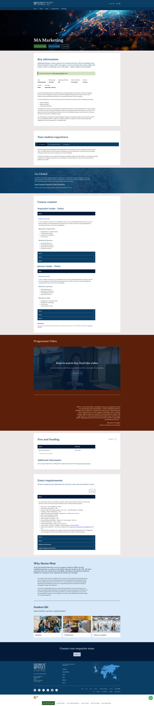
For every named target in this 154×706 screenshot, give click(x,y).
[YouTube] (52, 690)
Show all (92, 491)
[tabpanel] (68, 154)
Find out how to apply (40, 46)
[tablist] (77, 144)
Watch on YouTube (77, 373)
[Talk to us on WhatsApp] (151, 698)
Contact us (77, 654)
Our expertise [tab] (42, 144)
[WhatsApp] (56, 690)
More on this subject (54, 46)
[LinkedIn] (35, 690)
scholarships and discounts (84, 463)
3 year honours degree (58, 73)
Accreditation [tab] (66, 144)
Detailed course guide (44, 218)
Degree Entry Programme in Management (80, 527)
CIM (56, 117)
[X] (43, 690)
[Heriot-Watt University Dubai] (43, 3)
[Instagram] (48, 690)
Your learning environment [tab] (54, 144)
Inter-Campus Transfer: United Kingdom (50, 184)
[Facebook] (39, 690)
